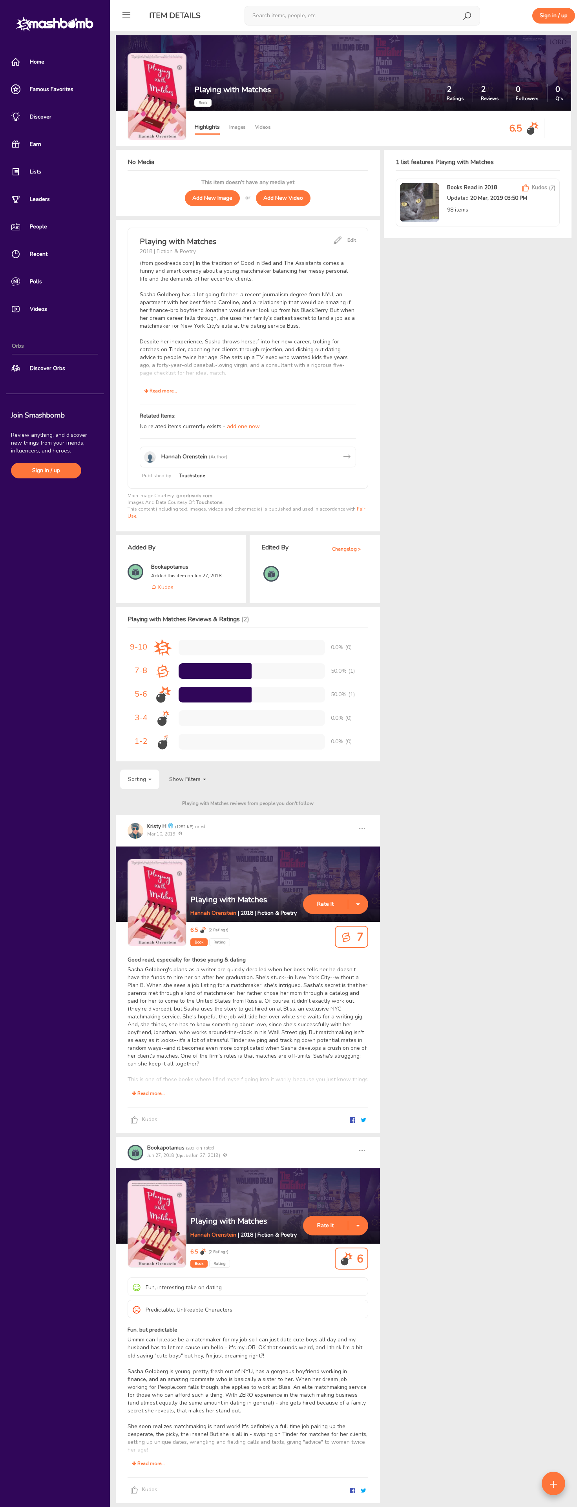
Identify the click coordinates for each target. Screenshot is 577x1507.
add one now (243, 426)
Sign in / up (46, 470)
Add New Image (212, 198)
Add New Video (283, 198)
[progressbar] (215, 671)
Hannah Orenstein (214, 913)
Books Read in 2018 (472, 187)
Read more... (162, 391)
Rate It (325, 904)
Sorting (138, 779)
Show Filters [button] (185, 779)
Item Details (175, 15)
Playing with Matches (228, 899)
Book (199, 942)
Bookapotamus (169, 567)
